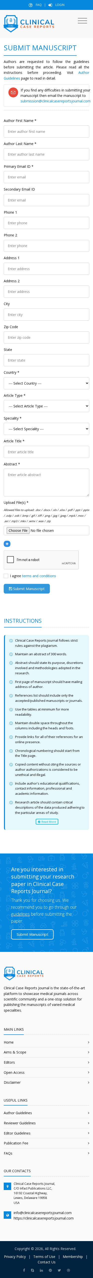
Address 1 (12, 258)
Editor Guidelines (17, 1133)
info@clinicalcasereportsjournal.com (43, 1212)
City (7, 303)
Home (9, 1042)
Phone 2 (10, 235)
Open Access (14, 1072)
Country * (11, 372)
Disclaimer (12, 1082)
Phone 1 (10, 212)
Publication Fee (16, 1143)
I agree (33, 575)
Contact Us (47, 1262)
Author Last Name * (20, 143)
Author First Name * (20, 120)
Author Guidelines (18, 1112)
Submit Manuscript (28, 588)
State (8, 349)
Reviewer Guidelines (20, 1123)
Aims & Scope (15, 1052)
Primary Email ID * (18, 166)
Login (59, 5)
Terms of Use (44, 1256)
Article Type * (15, 395)
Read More (48, 822)
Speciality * (13, 418)
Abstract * (12, 464)
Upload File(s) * (16, 502)
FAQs (8, 1153)
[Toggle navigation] (82, 21)
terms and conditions (39, 575)
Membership (73, 1256)
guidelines (20, 914)
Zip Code (11, 326)
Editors (9, 1062)
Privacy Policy (15, 1256)
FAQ (38, 5)
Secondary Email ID (19, 189)
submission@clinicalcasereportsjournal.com (56, 101)
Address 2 (12, 281)
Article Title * (14, 441)
